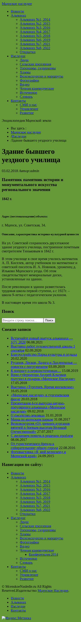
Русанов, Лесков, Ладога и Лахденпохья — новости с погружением (44, 365)
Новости (17, 11)
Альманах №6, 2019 (35, 40)
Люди (24, 60)
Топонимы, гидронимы (38, 68)
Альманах (18, 15)
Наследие (18, 56)
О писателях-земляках (28, 415)
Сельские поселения (35, 64)
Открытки (28, 52)
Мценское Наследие (53, 590)
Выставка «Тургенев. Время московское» (42, 387)
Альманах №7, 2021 (35, 44)
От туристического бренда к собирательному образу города (34, 446)
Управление (29, 109)
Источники (28, 92)
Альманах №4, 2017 (35, 32)
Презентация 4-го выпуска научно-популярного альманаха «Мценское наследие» (38, 407)
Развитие (27, 113)
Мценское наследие (17, 4)
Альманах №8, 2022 (35, 48)
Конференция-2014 (43, 554)
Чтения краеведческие (37, 88)
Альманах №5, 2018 (35, 36)
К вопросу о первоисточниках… (36, 371)
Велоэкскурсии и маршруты (41, 76)
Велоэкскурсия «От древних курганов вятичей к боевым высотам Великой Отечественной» (40, 427)
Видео (24, 84)
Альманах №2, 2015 (35, 23)
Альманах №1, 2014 (35, 19)
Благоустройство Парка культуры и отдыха (44, 354)
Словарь (26, 97)
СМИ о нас (28, 105)
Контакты (18, 101)
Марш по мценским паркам (32, 419)
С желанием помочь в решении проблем (42, 436)
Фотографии (29, 80)
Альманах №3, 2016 (35, 28)
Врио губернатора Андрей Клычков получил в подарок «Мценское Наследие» (43, 377)
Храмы (25, 72)
